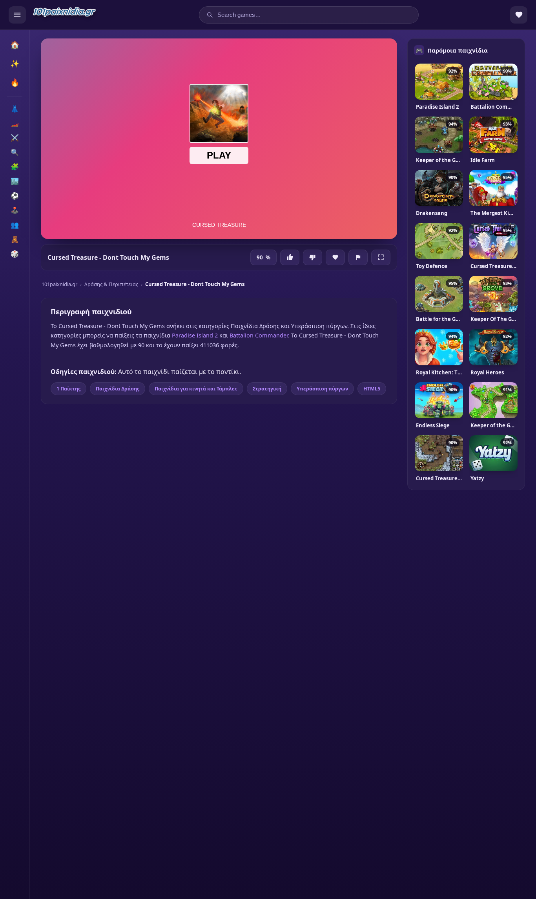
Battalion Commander (259, 335)
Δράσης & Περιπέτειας (111, 284)
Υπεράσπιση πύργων (322, 388)
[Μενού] (17, 15)
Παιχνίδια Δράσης (117, 388)
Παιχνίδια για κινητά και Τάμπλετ (196, 388)
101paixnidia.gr (59, 284)
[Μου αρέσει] (289, 257)
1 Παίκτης (68, 388)
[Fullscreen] (380, 257)
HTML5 (371, 388)
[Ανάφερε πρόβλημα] (358, 257)
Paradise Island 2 (195, 335)
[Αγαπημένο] (335, 257)
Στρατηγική (267, 388)
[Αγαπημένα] (518, 15)
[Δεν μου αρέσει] (312, 257)
